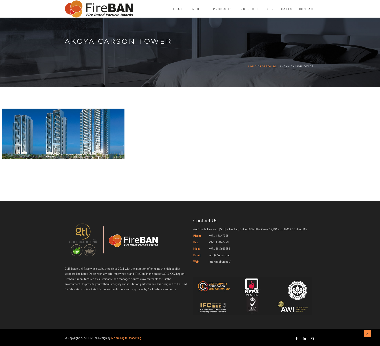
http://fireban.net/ (219, 262)
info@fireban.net (219, 255)
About (198, 9)
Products (222, 9)
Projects (250, 9)
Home (178, 9)
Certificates (279, 9)
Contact (307, 9)
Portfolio (268, 66)
